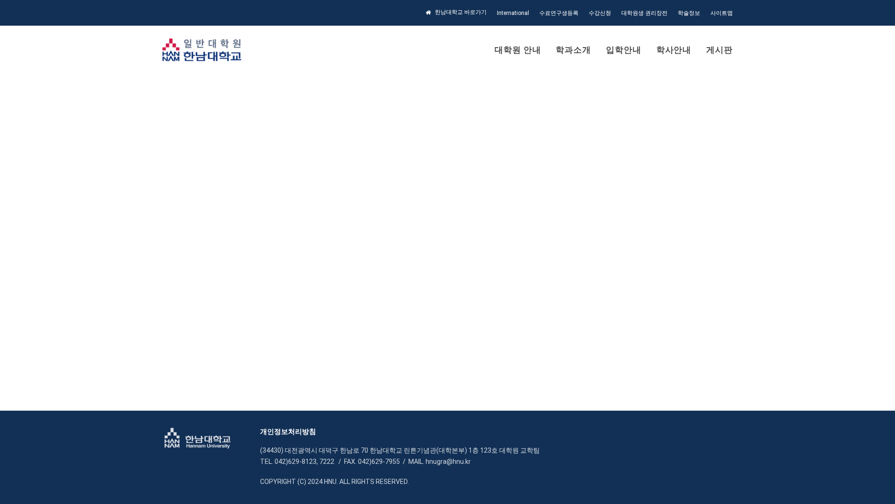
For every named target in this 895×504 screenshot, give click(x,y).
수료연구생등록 (558, 13)
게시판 (719, 50)
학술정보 (689, 13)
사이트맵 (721, 13)
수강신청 (600, 13)
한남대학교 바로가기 (461, 12)
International (513, 13)
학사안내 (674, 50)
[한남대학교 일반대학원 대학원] (202, 50)
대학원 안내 (518, 50)
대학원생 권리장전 (644, 13)
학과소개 (573, 50)
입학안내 (623, 50)
